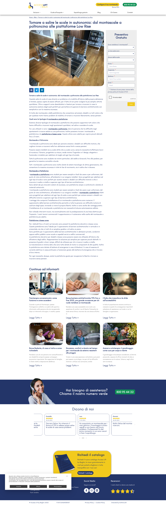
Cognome (111, 70)
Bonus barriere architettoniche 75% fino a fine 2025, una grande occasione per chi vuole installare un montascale (83, 300)
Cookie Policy (100, 502)
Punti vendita (34, 492)
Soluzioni (36, 12)
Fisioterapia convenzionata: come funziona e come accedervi (43, 299)
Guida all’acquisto (57, 12)
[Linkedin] (97, 490)
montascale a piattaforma (39, 174)
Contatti (130, 12)
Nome (110, 63)
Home (31, 17)
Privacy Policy (89, 502)
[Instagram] (91, 490)
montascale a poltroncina (57, 129)
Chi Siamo (113, 12)
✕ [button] (67, 476)
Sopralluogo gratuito (81, 12)
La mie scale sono (113, 51)
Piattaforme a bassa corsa (39, 220)
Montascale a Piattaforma (39, 171)
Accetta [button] (18, 486)
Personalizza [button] (57, 486)
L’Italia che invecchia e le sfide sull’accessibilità (115, 299)
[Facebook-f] (86, 490)
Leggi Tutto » (35, 317)
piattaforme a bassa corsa (51, 134)
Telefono (111, 76)
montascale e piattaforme (58, 119)
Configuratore (34, 490)
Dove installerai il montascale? (118, 44)
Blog (99, 12)
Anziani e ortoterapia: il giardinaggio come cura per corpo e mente (118, 349)
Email (110, 82)
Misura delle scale (114, 57)
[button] (31, 90)
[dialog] (38, 482)
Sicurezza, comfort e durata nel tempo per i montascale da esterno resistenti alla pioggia (81, 350)
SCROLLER (123, 502)
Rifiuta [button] (38, 486)
